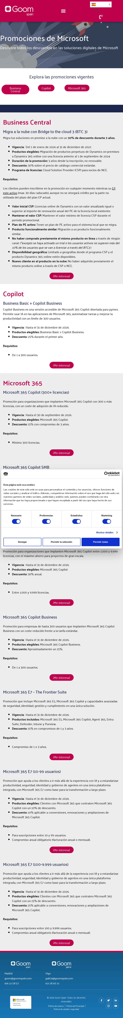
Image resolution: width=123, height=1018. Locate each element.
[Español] (101, 4)
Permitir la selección (61, 542)
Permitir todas (100, 542)
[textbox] (61, 316)
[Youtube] (115, 1006)
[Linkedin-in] (115, 1000)
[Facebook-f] (101, 1000)
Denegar (22, 542)
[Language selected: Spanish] (101, 4)
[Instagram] (108, 1006)
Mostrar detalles (105, 532)
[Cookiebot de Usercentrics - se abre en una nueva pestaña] (106, 474)
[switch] (46, 521)
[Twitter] (108, 1000)
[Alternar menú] (63, 11)
